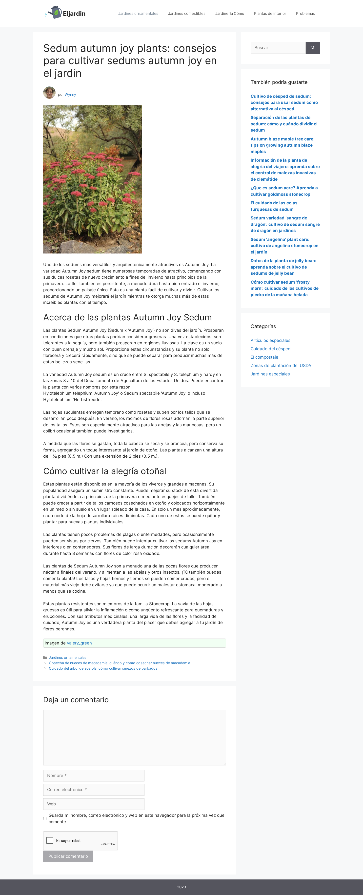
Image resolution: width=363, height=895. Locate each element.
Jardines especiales (270, 373)
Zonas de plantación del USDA (281, 365)
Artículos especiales (270, 340)
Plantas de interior (270, 13)
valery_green (79, 643)
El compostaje (264, 357)
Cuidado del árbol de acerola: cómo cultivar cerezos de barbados (103, 668)
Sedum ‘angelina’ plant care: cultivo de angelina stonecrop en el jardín (285, 245)
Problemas (305, 13)
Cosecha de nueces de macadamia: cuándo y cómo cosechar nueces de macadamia (119, 663)
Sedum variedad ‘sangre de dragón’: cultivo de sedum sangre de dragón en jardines (285, 224)
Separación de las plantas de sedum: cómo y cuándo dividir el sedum (284, 124)
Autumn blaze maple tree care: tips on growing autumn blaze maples (283, 145)
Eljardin (74, 13)
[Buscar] (313, 48)
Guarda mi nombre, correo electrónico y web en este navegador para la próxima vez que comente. (136, 818)
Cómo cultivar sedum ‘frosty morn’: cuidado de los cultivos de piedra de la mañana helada (285, 288)
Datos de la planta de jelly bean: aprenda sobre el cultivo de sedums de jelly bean (283, 267)
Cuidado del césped (271, 348)
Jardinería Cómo (229, 13)
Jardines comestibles (186, 13)
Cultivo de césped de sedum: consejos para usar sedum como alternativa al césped (284, 102)
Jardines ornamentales (138, 13)
